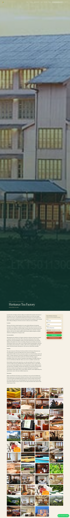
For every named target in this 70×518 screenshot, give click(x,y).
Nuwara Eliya (20, 301)
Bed (47, 322)
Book (54, 332)
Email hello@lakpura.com (54, 337)
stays (10, 301)
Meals (47, 326)
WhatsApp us (54, 335)
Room (47, 319)
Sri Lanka (14, 301)
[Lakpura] (3, 2)
